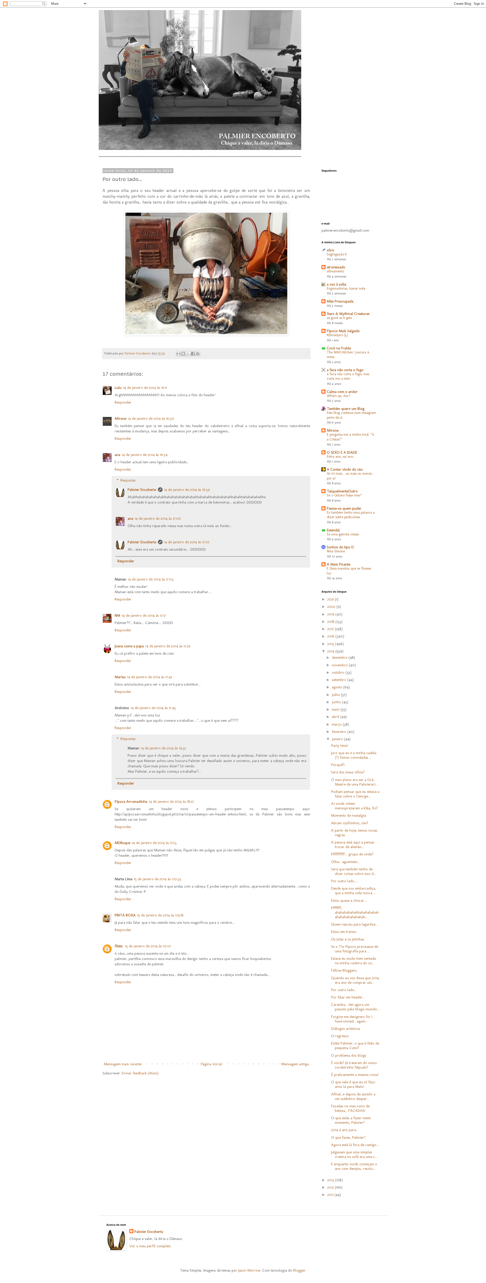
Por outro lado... (343, 990)
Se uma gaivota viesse (343, 534)
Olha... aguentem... (345, 861)
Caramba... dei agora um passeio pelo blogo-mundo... (355, 1006)
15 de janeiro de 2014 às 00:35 (157, 879)
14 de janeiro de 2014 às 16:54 (145, 454)
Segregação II (337, 254)
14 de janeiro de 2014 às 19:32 (163, 748)
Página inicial (211, 1064)
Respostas (128, 480)
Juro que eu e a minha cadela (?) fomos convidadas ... (353, 755)
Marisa (120, 677)
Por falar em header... (348, 997)
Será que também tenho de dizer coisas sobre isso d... (353, 871)
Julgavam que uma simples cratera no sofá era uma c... (354, 1154)
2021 (331, 599)
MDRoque (122, 842)
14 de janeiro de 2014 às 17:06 (158, 518)
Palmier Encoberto (142, 489)
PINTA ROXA (125, 915)
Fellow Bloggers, (344, 970)
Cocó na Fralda (339, 348)
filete (119, 946)
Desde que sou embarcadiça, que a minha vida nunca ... (353, 890)
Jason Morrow (249, 1270)
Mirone (120, 418)
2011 (330, 1194)
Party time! (339, 745)
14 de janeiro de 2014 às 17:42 (149, 677)
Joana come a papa (129, 646)
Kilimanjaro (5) (337, 335)
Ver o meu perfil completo (150, 1246)
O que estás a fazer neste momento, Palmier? (351, 1120)
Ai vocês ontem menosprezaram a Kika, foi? (354, 805)
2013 (331, 1180)
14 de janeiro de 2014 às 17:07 (187, 542)
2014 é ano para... (344, 1130)
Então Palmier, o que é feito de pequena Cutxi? (355, 1045)
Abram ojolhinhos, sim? (349, 823)
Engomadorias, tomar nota (346, 288)
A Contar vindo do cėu (345, 469)
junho (337, 702)
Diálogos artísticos (345, 1028)
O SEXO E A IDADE (342, 452)
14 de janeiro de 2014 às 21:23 (154, 842)
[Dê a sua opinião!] (183, 353)
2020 (331, 606)
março (337, 724)
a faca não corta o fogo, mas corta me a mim (348, 376)
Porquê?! (338, 765)
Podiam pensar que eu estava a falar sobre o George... (355, 793)
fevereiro (339, 731)
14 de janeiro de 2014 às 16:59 (187, 489)
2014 (331, 651)
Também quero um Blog (345, 408)
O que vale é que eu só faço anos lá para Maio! (353, 1084)
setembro (339, 679)
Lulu (118, 387)
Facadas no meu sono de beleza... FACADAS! (350, 1108)
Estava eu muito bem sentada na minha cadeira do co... (353, 960)
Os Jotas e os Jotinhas (347, 939)
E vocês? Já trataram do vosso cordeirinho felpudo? (354, 1065)
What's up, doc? (338, 396)
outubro (339, 672)
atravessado (336, 267)
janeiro (338, 739)
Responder (123, 402)
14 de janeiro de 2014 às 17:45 (153, 708)
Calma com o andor (342, 391)
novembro (340, 665)
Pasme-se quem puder (344, 508)
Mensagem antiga (295, 1064)
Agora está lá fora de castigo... (355, 1144)
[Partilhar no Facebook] (192, 353)
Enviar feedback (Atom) (140, 1073)
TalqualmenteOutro (342, 491)
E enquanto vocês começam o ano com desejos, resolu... (354, 1166)
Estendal (333, 530)
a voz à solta (336, 284)
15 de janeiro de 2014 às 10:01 (148, 946)
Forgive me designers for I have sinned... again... (351, 1019)
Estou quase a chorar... (348, 900)
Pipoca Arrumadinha (131, 801)
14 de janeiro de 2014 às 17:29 (167, 646)
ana (117, 454)
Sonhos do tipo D (340, 547)
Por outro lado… (344, 881)
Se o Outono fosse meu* (344, 495)
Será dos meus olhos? (348, 772)
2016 (331, 636)
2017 (331, 629)
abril (336, 716)
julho (336, 694)
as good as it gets (339, 318)
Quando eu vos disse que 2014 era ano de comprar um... (355, 980)
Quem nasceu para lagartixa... (354, 924)
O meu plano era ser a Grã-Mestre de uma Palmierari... (354, 782)
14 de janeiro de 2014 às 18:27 (171, 801)
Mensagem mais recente (122, 1064)
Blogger (299, 1270)
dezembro (340, 657)
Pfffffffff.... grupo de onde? (352, 854)
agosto (337, 687)
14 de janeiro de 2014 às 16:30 (151, 418)
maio (336, 709)
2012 (331, 1187)
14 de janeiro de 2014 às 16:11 (145, 387)
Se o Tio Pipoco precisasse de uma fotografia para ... (354, 948)
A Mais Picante (338, 564)
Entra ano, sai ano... (341, 456)
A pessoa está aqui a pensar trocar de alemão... (353, 844)
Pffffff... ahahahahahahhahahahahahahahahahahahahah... (355, 912)
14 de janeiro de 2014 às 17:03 (151, 579)
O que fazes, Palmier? (348, 1137)
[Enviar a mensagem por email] (178, 353)
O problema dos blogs (348, 1055)
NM (117, 615)
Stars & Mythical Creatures (348, 313)
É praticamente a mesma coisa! (354, 1074)
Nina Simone (336, 551)
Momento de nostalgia (348, 815)
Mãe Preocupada (340, 301)
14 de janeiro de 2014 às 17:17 (144, 615)
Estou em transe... (344, 931)
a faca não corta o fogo (345, 370)
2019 (331, 614)
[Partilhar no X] (188, 353)
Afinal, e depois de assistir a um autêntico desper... (353, 1096)
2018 (331, 621)
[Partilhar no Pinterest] (197, 353)
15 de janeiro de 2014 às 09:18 (160, 915)
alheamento (335, 271)
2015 (331, 644)
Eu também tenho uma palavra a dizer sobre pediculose (351, 514)
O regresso (340, 1036)
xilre (330, 250)
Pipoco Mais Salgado (343, 331)
